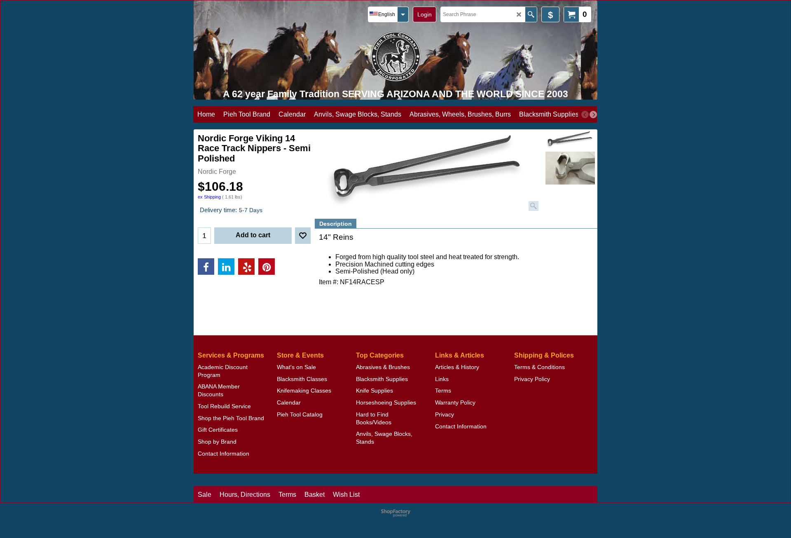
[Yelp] (246, 266)
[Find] (531, 14)
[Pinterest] (266, 266)
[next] (593, 114)
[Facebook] (206, 266)
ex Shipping (209, 196)
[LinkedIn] (226, 266)
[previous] (585, 114)
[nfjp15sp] (570, 168)
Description (335, 223)
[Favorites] (303, 235)
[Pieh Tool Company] (395, 56)
